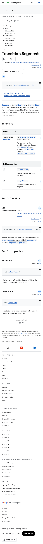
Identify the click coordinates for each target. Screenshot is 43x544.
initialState (20, 105)
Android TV (5, 426)
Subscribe (28, 534)
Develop (19, 17)
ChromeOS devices (8, 419)
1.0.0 (39, 68)
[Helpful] (14, 20)
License (11, 529)
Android (4, 358)
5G (3, 404)
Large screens (6, 412)
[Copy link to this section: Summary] (15, 124)
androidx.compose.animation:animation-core (26, 62)
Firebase (4, 515)
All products (6, 521)
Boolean (6, 139)
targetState (35, 105)
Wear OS (5, 416)
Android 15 (5, 441)
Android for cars (7, 422)
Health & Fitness (7, 394)
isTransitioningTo (27, 137)
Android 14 (5, 444)
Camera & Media (7, 397)
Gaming (4, 387)
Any (33, 85)
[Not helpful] (18, 20)
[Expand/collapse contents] (14, 26)
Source (4, 368)
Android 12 (5, 451)
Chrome (4, 511)
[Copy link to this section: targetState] (15, 291)
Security (4, 365)
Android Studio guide (9, 463)
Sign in (37, 2)
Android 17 (5, 434)
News (3, 372)
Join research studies (9, 495)
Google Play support (8, 491)
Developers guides (8, 466)
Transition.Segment (20, 85)
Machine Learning (8, 390)
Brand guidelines (21, 529)
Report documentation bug (11, 488)
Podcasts (5, 378)
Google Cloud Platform (9, 518)
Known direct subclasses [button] (17, 94)
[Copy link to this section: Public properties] (25, 251)
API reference (9, 10)
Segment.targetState (26, 153)
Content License (23, 333)
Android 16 (5, 438)
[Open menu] (3, 2)
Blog (3, 375)
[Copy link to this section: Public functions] (24, 199)
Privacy (4, 400)
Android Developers (8, 17)
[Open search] (28, 2)
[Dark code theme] (40, 83)
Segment (5, 105)
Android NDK (6, 476)
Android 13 (5, 447)
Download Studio (7, 473)
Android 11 (5, 454)
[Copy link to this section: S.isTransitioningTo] (4, 214)
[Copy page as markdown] (11, 59)
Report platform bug (8, 485)
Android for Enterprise (9, 362)
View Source (35, 65)
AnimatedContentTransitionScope (17, 96)
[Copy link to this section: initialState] (14, 261)
